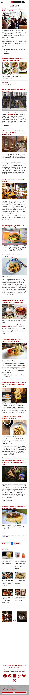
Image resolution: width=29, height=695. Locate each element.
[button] (7, 616)
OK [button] (14, 692)
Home (5, 665)
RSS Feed (19, 670)
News (9, 665)
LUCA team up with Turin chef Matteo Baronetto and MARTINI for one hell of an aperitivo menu (14, 133)
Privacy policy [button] (12, 689)
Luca (3, 533)
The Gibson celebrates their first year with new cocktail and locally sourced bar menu (14, 462)
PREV (3, 543)
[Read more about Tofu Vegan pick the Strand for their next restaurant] (20, 575)
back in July (12, 114)
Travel (18, 667)
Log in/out (22, 671)
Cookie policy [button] (5, 689)
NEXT (18, 543)
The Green (5, 82)
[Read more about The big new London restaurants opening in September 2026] (20, 592)
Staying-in (12, 667)
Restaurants (21, 665)
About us (6, 670)
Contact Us (13, 670)
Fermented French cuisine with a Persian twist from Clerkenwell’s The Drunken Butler (14, 384)
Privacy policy (14, 671)
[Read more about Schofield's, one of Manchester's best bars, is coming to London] (8, 555)
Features (14, 665)
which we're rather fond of (13, 368)
